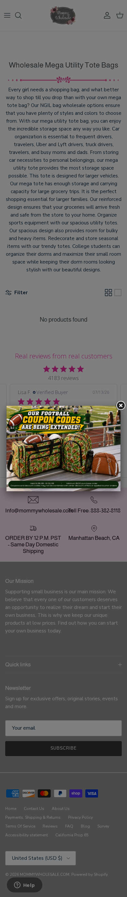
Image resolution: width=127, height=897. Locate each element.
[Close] (120, 406)
